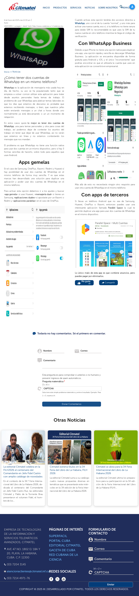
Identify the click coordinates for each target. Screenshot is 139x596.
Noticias (90, 7)
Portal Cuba (59, 541)
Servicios (75, 7)
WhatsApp (80, 23)
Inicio (46, 7)
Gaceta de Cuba (62, 550)
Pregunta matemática (52, 381)
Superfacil (58, 536)
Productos (60, 7)
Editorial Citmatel (65, 545)
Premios (126, 7)
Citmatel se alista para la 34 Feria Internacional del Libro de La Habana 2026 (114, 470)
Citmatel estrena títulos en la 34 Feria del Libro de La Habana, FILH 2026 (68, 470)
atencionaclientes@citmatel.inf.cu (28, 571)
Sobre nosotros (108, 7)
